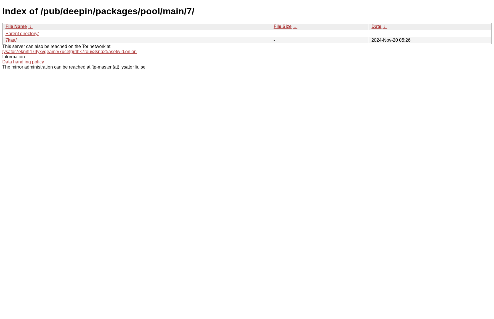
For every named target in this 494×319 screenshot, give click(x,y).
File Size (283, 26)
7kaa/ (11, 40)
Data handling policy (23, 61)
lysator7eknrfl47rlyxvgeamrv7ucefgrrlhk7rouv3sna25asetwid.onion (69, 51)
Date (376, 26)
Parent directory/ (22, 33)
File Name (16, 26)
